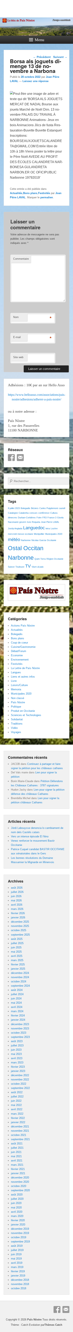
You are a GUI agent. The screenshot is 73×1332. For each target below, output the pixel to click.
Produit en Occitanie (23, 710)
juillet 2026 (17, 891)
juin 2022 (16, 1100)
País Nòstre (18, 702)
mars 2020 (17, 1216)
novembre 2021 (20, 1130)
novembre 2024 (20, 977)
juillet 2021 (17, 1147)
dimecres (12, 517)
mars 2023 (17, 1062)
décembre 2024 (20, 972)
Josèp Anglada (15, 528)
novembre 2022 (20, 1079)
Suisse (11, 567)
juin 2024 (16, 998)
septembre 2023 (20, 1036)
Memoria (16, 689)
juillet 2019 (17, 1250)
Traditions (17, 723)
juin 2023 (16, 1049)
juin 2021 (16, 1152)
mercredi (12, 534)
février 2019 (18, 1271)
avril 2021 (16, 1160)
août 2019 (17, 1245)
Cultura (53, 513)
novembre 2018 (20, 1284)
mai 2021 (16, 1156)
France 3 (51, 517)
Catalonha (24, 513)
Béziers (35, 508)
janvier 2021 (18, 1173)
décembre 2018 (20, 1279)
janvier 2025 (18, 968)
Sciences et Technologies (26, 715)
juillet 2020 (17, 1198)
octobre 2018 (18, 1288)
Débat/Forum (18, 651)
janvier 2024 (18, 1019)
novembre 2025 (20, 925)
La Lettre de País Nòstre (25, 668)
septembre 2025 (20, 934)
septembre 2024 (20, 985)
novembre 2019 (20, 1233)
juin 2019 (16, 1254)
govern (22, 522)
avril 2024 (16, 1007)
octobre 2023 (18, 1032)
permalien (46, 197)
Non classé (17, 698)
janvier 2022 (18, 1122)
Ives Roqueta (33, 522)
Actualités (16, 193)
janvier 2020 (18, 1224)
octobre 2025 (18, 930)
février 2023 (18, 1066)
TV (28, 566)
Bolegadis (25, 508)
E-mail (17, 337)
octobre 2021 (18, 1135)
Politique (16, 706)
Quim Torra (40, 559)
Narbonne (26, 540)
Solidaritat (17, 719)
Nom (16, 317)
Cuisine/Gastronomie (23, 646)
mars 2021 (17, 1164)
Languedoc (34, 527)
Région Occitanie (54, 559)
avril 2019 (16, 1262)
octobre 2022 (18, 1083)
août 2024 (17, 990)
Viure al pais (38, 567)
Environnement (20, 659)
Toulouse (19, 567)
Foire (39, 517)
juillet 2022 (17, 1096)
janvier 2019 (18, 1275)
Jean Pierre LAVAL (50, 522)
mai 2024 (16, 1002)
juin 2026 (16, 896)
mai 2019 (16, 1258)
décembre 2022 (20, 1075)
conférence (43, 513)
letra (48, 528)
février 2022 (18, 1118)
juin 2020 (16, 1203)
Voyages (16, 732)
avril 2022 (16, 1109)
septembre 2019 (20, 1241)
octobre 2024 (18, 981)
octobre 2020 (18, 1186)
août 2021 (17, 1143)
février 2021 (18, 1169)
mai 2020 (16, 1207)
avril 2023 (16, 1058)
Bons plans (30, 193)
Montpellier (39, 534)
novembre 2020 (20, 1181)
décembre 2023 (20, 1024)
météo (14, 539)
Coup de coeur (19, 642)
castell (62, 508)
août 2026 (17, 887)
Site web (18, 357)
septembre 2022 (20, 1088)
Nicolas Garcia (38, 540)
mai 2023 (16, 1054)
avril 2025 (16, 955)
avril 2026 (16, 904)
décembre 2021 (20, 1126)
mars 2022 (17, 1113)
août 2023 (17, 1041)
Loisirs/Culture (19, 685)
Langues (16, 672)
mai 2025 (16, 951)
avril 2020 (16, 1211)
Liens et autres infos (23, 676)
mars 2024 (17, 1011)
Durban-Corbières (27, 517)
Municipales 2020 (53, 534)
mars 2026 (17, 908)
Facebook (11, 457)
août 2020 (17, 1194)
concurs (33, 513)
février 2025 (18, 964)
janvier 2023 (18, 1071)
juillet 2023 (17, 1045)
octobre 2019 (18, 1237)
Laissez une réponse (35, 81)
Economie (17, 655)
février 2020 (18, 1220)
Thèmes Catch (53, 1324)
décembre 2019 (20, 1228)
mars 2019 (17, 1267)
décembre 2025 (20, 921)
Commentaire (21, 258)
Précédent (42, 57)
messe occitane (25, 534)
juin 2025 (16, 947)
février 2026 (18, 913)
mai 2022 (16, 1105)
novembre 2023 (20, 1028)
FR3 (44, 517)
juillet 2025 (17, 943)
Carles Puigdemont (48, 508)
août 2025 (17, 938)
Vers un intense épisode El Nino (29, 836)
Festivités (44, 193)
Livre (14, 680)
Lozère (54, 528)
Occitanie (51, 540)
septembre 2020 (20, 1190)
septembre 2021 (20, 1139)
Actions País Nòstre (23, 625)
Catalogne (13, 513)
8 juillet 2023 (14, 508)
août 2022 (17, 1092)
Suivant (60, 57)
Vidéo (14, 727)
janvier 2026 (18, 917)
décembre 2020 (20, 1177)
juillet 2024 (17, 994)
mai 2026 (16, 900)
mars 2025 (17, 960)
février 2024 (18, 1015)
